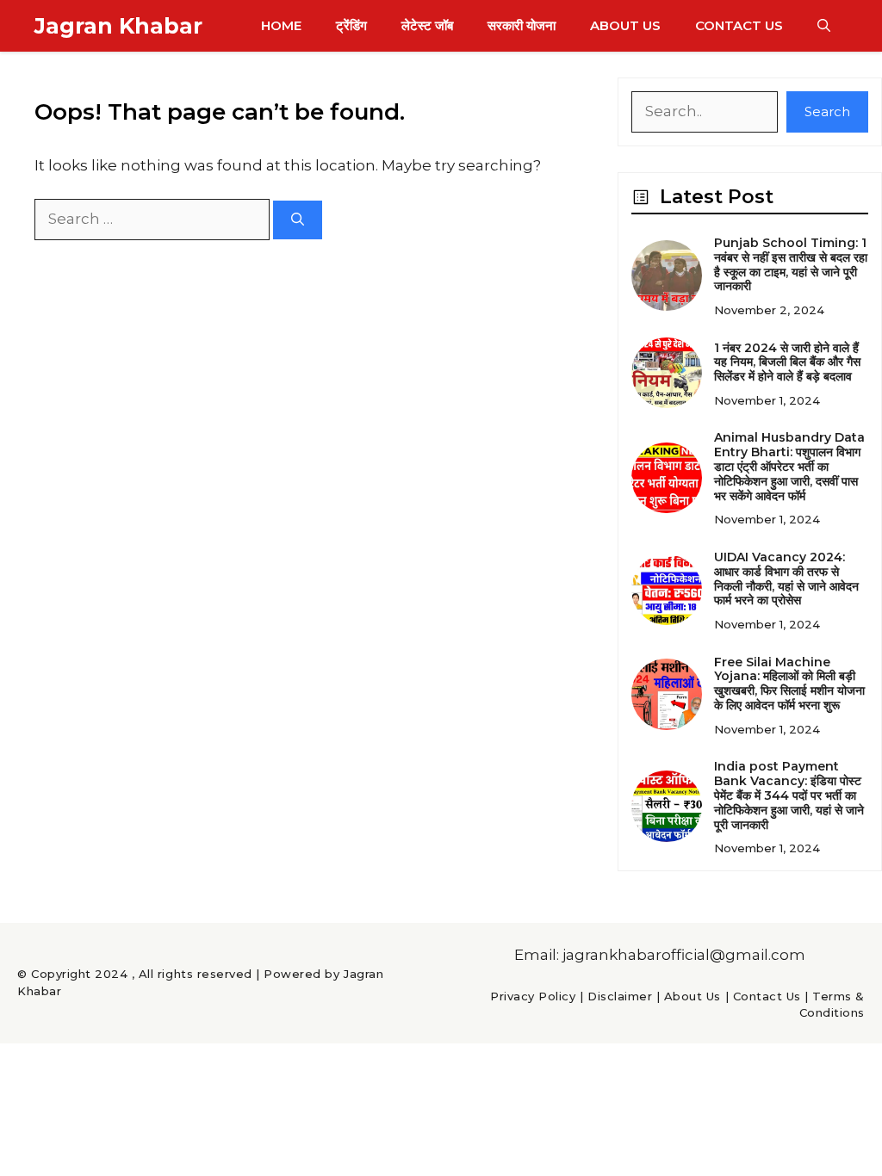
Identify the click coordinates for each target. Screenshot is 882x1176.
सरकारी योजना (522, 25)
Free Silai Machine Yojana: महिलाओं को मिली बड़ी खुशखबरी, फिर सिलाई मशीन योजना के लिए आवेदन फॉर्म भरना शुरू (789, 683)
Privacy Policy (532, 996)
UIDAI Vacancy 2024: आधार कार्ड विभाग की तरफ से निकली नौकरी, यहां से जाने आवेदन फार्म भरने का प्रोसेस (786, 578)
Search (827, 111)
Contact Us (739, 25)
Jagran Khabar (118, 26)
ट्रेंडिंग (351, 25)
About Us (625, 25)
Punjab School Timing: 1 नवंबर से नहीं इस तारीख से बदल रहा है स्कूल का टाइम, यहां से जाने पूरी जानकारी (790, 264)
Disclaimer (619, 996)
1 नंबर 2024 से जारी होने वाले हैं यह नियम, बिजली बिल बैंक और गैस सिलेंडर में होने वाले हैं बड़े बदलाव (787, 362)
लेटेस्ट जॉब (427, 25)
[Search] (297, 220)
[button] (824, 26)
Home (281, 25)
